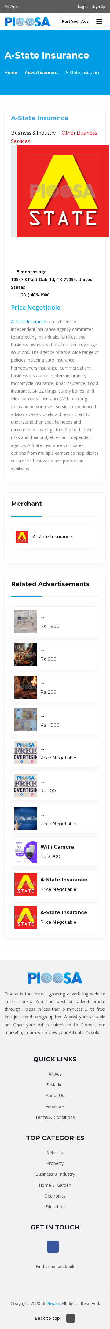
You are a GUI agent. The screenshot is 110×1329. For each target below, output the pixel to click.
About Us (55, 1095)
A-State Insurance (28, 321)
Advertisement (41, 72)
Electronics (55, 1196)
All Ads (11, 6)
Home (11, 72)
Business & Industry (55, 1174)
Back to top (47, 1318)
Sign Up (98, 6)
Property (55, 1163)
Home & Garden (55, 1185)
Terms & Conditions (55, 1117)
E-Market (55, 1085)
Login (83, 6)
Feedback (55, 1106)
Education (55, 1206)
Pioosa (53, 1303)
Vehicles (55, 1152)
